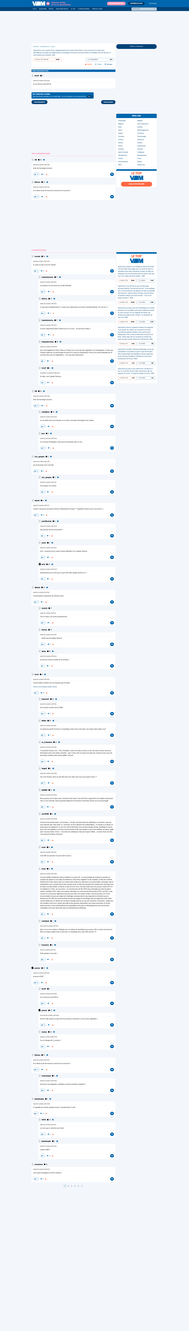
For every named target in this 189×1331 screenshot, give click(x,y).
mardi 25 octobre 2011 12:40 (48, 526)
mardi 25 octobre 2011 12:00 (48, 773)
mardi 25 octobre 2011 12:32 (48, 438)
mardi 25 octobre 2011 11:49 (41, 461)
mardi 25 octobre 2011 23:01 (41, 80)
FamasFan (45, 945)
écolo (37, 674)
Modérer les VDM (136, 3)
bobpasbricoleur (48, 342)
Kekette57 (45, 699)
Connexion (153, 3)
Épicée (51, 9)
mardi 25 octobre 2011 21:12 (48, 482)
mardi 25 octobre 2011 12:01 (48, 303)
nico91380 (45, 814)
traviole (38, 256)
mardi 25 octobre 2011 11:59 (48, 747)
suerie (44, 543)
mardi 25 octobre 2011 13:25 (48, 1081)
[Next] (82, 1186)
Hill (36, 160)
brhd (43, 564)
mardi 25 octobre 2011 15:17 (48, 852)
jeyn (43, 433)
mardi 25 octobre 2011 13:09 (48, 795)
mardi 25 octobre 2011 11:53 (41, 679)
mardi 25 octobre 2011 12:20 (48, 417)
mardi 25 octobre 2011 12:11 (48, 613)
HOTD (44, 1120)
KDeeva (38, 182)
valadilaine (46, 412)
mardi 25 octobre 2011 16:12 (48, 548)
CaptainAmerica (48, 277)
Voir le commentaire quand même (45, 687)
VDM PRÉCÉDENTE (39, 102)
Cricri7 (44, 368)
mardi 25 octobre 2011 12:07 (48, 325)
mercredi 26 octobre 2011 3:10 (49, 926)
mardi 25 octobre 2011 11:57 (48, 725)
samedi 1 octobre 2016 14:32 (48, 1037)
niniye (44, 651)
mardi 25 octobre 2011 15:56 (48, 874)
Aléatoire (42, 9)
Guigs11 (44, 768)
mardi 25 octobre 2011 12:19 (48, 1146)
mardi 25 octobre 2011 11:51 (41, 505)
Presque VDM (97, 9)
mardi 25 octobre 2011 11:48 (41, 165)
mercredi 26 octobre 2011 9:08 (49, 1015)
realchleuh (45, 921)
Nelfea (44, 721)
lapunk (37, 500)
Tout (35, 9)
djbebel (37, 587)
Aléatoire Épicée (62, 9)
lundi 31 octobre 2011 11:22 (48, 950)
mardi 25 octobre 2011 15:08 (48, 819)
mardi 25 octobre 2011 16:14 (48, 656)
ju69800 (45, 790)
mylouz (44, 1032)
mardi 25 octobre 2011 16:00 (48, 347)
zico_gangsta (40, 457)
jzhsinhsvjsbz (39, 1099)
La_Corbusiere (47, 742)
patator (37, 968)
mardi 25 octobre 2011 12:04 (41, 1104)
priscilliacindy (47, 521)
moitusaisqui (46, 1076)
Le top (73, 9)
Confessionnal (84, 9)
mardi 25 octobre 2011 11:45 (41, 261)
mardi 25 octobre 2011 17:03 (48, 569)
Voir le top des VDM (136, 184)
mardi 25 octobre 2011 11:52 (48, 282)
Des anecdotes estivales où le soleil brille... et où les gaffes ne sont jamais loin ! (62, 95)
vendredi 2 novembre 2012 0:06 (50, 373)
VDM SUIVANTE (108, 102)
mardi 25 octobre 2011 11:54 (41, 187)
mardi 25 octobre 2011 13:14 (48, 635)
